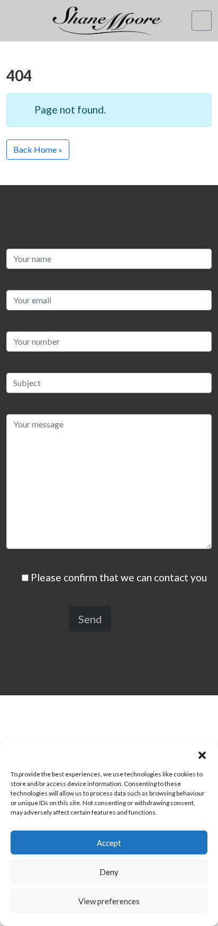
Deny (109, 872)
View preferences (109, 901)
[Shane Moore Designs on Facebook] (15, 27)
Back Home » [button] (37, 149)
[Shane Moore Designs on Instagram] (15, 13)
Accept (109, 843)
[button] (202, 753)
